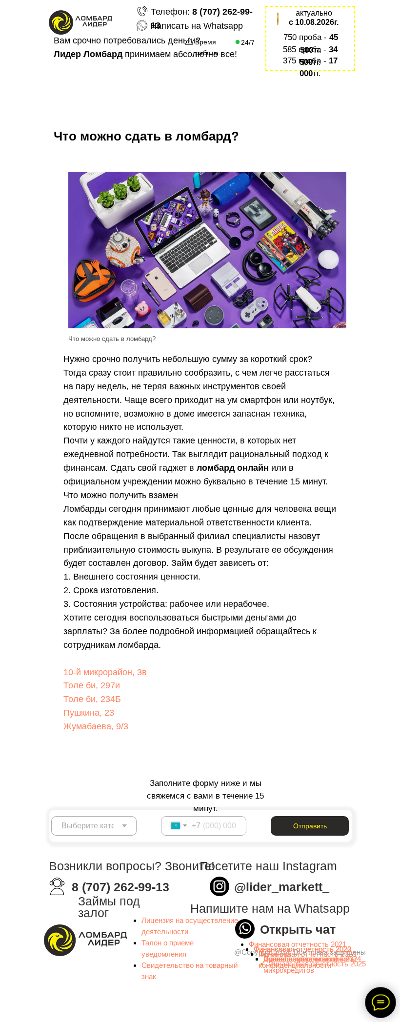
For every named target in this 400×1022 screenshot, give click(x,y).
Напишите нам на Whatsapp (270, 908)
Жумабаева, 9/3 (95, 726)
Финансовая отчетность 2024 (312, 959)
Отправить (310, 826)
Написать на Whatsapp (196, 26)
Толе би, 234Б (92, 699)
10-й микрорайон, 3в (105, 672)
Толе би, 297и (91, 685)
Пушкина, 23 (88, 713)
